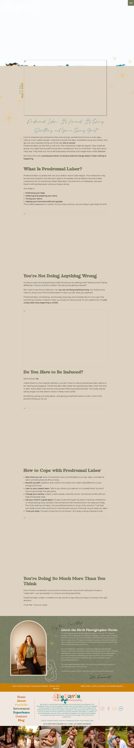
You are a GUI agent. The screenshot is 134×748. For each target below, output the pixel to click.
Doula (20, 87)
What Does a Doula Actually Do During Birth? (102, 686)
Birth (20, 92)
